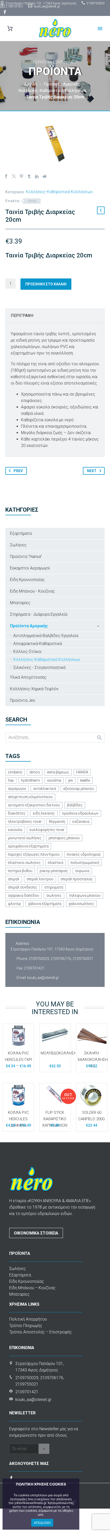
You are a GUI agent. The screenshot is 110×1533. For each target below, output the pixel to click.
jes (70, 780)
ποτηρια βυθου (20, 871)
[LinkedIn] (37, 176)
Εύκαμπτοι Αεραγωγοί (30, 568)
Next (91, 471)
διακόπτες (17, 813)
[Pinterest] (21, 176)
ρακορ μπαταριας (54, 871)
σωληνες (54, 895)
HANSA (82, 772)
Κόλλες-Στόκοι (27, 651)
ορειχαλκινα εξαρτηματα (28, 846)
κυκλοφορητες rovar (46, 830)
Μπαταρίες (20, 602)
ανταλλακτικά (44, 789)
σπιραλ (13, 879)
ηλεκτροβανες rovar (25, 821)
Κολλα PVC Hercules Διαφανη (18, 1119)
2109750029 (96, 3)
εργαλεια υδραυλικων (80, 813)
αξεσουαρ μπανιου (78, 789)
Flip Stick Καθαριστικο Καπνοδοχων (54, 1119)
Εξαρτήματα (21, 533)
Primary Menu (100, 28)
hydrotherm (30, 780)
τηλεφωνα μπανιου (85, 895)
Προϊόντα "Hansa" (26, 556)
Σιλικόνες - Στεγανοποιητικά (39, 667)
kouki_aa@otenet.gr (47, 6)
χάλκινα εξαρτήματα (44, 904)
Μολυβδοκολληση (58, 1053)
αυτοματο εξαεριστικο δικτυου (34, 805)
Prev (18, 471)
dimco (32, 201)
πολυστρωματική (85, 863)
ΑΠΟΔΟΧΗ (42, 1523)
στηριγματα (53, 887)
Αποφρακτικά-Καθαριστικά (37, 643)
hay (11, 780)
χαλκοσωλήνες (81, 904)
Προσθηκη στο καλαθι (46, 284)
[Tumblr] (29, 176)
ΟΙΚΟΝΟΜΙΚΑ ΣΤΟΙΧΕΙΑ (36, 1233)
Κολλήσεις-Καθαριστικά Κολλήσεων (59, 191)
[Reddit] (44, 176)
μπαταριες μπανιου (64, 838)
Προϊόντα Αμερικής (29, 625)
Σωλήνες (18, 545)
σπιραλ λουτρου (40, 879)
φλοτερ (14, 904)
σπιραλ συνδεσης (22, 887)
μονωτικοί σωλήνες (24, 838)
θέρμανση (57, 821)
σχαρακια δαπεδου (23, 895)
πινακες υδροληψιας (84, 854)
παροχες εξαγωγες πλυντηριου (34, 854)
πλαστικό (55, 863)
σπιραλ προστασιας (77, 879)
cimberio (15, 772)
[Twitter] (14, 176)
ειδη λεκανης (44, 813)
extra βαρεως (58, 772)
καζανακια (80, 821)
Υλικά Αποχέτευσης (28, 677)
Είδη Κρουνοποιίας (27, 579)
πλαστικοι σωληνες (24, 863)
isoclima (54, 780)
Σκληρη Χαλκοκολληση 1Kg (93, 1059)
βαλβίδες (75, 805)
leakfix (85, 780)
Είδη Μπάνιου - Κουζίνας (32, 591)
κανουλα (15, 830)
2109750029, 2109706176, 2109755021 (61, 959)
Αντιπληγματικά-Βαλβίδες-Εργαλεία (45, 635)
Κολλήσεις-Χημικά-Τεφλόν (34, 688)
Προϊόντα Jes (22, 700)
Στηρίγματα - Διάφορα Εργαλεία (38, 614)
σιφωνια (82, 871)
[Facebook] (5, 12)
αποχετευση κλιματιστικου (30, 797)
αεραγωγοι (17, 789)
